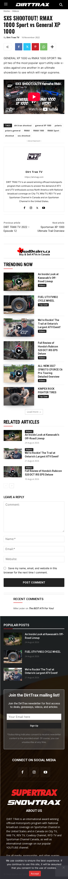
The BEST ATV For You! (41, 608)
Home (7, 11)
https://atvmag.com (34, 177)
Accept (35, 873)
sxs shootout (24, 135)
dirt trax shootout (23, 125)
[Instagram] (31, 207)
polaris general (12, 130)
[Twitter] (27, 46)
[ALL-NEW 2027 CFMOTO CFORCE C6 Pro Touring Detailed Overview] (19, 373)
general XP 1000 (43, 125)
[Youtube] (43, 207)
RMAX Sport (53, 130)
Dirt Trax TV (13, 37)
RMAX (27, 130)
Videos (15, 11)
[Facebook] (18, 46)
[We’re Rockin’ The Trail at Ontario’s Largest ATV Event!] (19, 327)
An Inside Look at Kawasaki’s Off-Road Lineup (48, 278)
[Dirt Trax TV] (34, 156)
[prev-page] (6, 485)
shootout (9, 135)
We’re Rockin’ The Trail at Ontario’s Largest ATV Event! (49, 324)
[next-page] (11, 485)
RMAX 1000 (38, 130)
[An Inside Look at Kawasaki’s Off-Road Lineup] (19, 282)
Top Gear (43, 304)
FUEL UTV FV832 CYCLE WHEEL (43, 651)
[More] (52, 46)
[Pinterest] (35, 46)
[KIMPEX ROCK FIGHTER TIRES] (19, 396)
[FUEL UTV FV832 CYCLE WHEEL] (19, 304)
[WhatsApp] (43, 46)
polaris (58, 125)
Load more (32, 411)
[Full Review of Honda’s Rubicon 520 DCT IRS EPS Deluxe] (19, 350)
